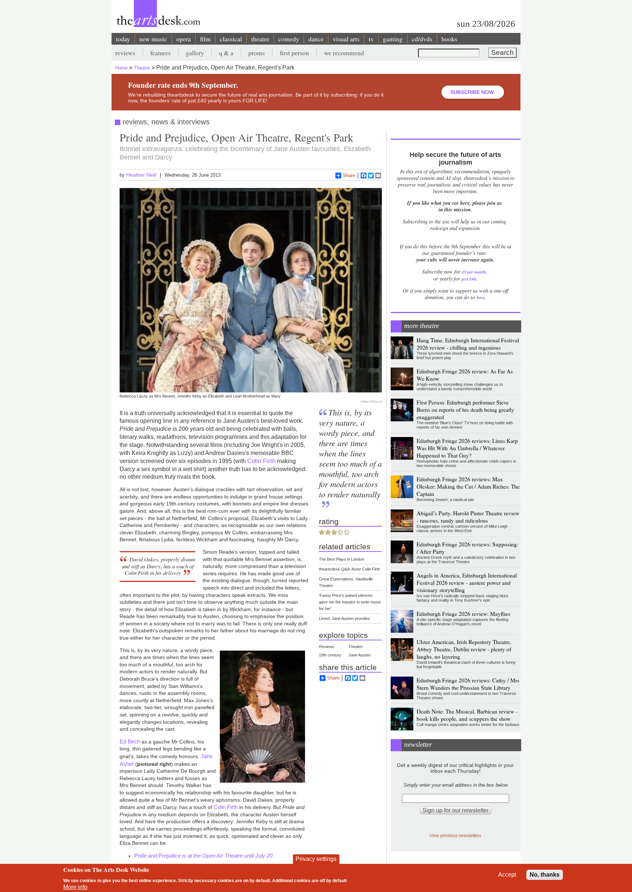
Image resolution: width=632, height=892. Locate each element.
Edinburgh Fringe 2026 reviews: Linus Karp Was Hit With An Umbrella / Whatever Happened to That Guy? (467, 448)
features (160, 52)
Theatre (142, 68)
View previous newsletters (455, 835)
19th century (330, 655)
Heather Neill (141, 175)
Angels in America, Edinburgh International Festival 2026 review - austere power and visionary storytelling (467, 583)
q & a (226, 52)
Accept (507, 875)
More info (75, 887)
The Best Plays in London (341, 559)
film (205, 38)
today (123, 38)
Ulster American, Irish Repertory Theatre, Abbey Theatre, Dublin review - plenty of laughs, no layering (464, 649)
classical (231, 38)
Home (121, 68)
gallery (195, 52)
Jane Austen (359, 655)
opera (183, 38)
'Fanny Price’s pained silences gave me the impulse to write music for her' (350, 602)
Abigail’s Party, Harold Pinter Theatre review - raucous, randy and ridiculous (468, 516)
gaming (393, 38)
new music (153, 38)
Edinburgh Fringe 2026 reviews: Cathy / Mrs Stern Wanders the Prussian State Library (468, 684)
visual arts (346, 38)
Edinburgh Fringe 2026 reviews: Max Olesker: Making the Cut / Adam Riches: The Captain (468, 486)
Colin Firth (261, 460)
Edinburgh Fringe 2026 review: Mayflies (463, 613)
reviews (125, 52)
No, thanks (545, 875)
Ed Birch (130, 741)
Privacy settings (316, 859)
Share (349, 175)
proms (256, 52)
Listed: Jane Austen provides (344, 618)
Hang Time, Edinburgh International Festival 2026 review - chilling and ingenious (468, 343)
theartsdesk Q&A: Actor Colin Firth (349, 569)
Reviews (326, 646)
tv (371, 38)
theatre (260, 38)
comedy (288, 38)
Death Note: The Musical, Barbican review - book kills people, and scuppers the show (467, 715)
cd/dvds (422, 38)
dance (316, 38)
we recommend (344, 52)
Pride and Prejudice (203, 856)
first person (294, 52)
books (449, 38)
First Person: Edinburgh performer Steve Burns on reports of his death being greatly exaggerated (465, 410)
